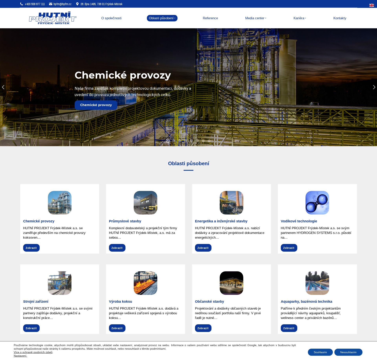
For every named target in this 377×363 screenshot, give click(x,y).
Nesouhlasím (348, 352)
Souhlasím (320, 352)
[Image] (59, 202)
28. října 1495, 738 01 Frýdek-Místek (101, 4)
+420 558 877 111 (35, 4)
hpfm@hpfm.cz (62, 4)
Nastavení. (20, 355)
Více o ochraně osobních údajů (33, 352)
